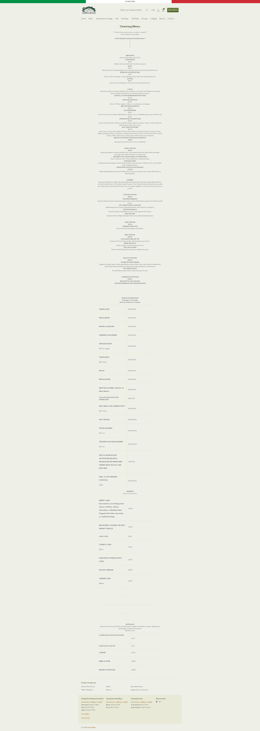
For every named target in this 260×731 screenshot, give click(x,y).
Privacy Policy (85, 718)
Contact (171, 19)
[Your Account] (158, 10)
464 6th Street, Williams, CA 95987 (117, 702)
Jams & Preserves (88, 686)
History (162, 19)
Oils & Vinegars (87, 690)
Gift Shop (135, 19)
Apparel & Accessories (139, 690)
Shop (91, 19)
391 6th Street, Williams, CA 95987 (141, 702)
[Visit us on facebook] (156, 701)
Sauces (108, 690)
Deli (116, 19)
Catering (124, 19)
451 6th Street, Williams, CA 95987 (91, 702)
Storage (144, 19)
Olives (108, 686)
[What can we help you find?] (134, 10)
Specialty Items (137, 686)
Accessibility (85, 714)
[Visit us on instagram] (159, 701)
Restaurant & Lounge (104, 19)
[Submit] (147, 10)
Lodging (153, 19)
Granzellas (91, 727)
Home (83, 19)
